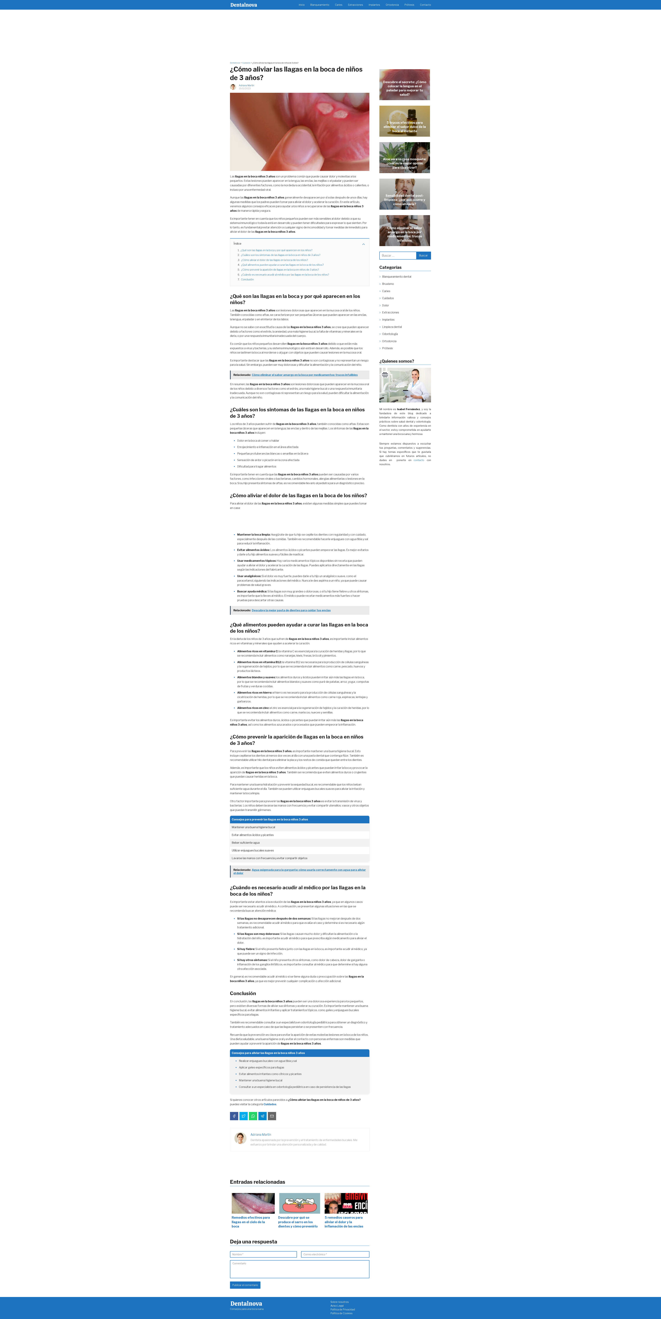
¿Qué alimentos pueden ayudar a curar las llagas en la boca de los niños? (282, 264)
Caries (338, 4)
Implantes (374, 4)
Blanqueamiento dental (396, 276)
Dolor (385, 305)
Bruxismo (388, 284)
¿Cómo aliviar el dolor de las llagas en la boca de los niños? (274, 259)
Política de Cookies (341, 1313)
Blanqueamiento (319, 4)
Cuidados (388, 298)
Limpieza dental (392, 327)
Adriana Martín (246, 85)
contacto (419, 460)
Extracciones (355, 4)
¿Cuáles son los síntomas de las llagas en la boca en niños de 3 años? (280, 255)
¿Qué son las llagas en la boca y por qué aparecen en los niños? (276, 250)
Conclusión (247, 279)
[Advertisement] (330, 35)
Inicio (302, 4)
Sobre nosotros (339, 1301)
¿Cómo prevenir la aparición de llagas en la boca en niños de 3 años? (280, 269)
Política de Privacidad (342, 1309)
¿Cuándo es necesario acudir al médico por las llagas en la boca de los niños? (285, 274)
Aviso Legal (337, 1305)
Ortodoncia (392, 4)
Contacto (425, 4)
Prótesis (409, 4)
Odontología (390, 334)
